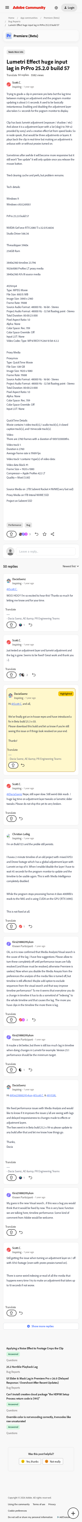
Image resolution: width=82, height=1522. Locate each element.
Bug (28, 524)
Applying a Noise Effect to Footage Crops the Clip (34, 1348)
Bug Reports (14, 21)
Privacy (52, 1504)
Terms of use (39, 1504)
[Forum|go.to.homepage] (29, 7)
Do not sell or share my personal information (30, 1517)
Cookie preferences (17, 1510)
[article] (41, 602)
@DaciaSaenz (14, 794)
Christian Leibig (21, 834)
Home (11, 17)
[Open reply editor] (41, 551)
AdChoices (65, 1517)
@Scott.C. (12, 589)
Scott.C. (16, 82)
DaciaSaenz (19, 579)
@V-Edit (51, 1095)
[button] (7, 8)
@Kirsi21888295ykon (21, 1095)
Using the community (19, 1504)
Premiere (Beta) (52, 17)
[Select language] (56, 7)
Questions (11, 1360)
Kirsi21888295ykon (23, 942)
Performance (14, 524)
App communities (29, 17)
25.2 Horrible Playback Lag (22, 1366)
